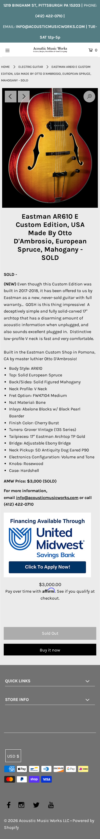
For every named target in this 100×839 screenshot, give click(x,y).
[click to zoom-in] (50, 148)
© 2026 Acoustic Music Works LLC (36, 820)
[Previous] (11, 96)
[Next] (24, 96)
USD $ (13, 756)
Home (5, 67)
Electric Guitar (30, 67)
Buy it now (50, 650)
